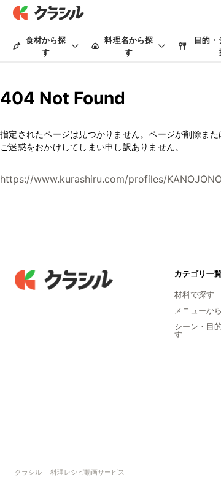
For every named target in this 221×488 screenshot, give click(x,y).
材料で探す (194, 294)
